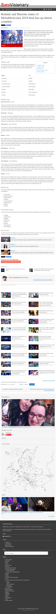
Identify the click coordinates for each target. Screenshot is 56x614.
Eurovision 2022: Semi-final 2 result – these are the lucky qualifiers (19, 311)
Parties (8, 582)
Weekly (26, 384)
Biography (7, 561)
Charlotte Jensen (24, 305)
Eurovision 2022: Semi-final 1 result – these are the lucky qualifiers (19, 354)
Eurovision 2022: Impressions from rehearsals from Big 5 (46, 362)
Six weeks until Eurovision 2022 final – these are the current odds (19, 328)
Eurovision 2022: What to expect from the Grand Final (46, 293)
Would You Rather (8, 600)
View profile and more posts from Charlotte (42, 279)
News (3, 9)
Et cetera (7, 566)
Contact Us (7, 542)
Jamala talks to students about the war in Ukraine (12, 389)
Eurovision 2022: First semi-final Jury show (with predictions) (19, 362)
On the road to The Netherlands (13, 571)
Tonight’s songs (40, 66)
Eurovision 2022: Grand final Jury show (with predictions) (19, 302)
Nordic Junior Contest (9, 590)
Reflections (7, 593)
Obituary (7, 592)
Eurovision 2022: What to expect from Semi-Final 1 (46, 354)
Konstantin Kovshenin (31, 610)
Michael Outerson (51, 332)
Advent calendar (8, 559)
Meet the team (8, 545)
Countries (17, 9)
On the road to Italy (10, 570)
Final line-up (39, 68)
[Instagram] (51, 9)
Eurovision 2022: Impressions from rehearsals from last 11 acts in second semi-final (46, 320)
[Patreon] (53, 9)
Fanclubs (7, 573)
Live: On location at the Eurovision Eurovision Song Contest (17, 580)
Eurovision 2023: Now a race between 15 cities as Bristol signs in (19, 345)
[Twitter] (46, 9)
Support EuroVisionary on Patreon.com (11, 261)
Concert (6, 563)
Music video (7, 588)
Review (6, 596)
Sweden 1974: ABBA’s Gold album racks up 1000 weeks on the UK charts (47, 329)
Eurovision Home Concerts (10, 567)
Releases (7, 595)
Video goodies (9, 586)
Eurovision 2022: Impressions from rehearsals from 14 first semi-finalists (47, 371)
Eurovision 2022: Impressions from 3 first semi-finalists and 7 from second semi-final (19, 372)
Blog (6, 562)
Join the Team (8, 543)
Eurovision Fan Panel (10, 9)
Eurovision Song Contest (10, 569)
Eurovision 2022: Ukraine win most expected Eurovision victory (47, 345)
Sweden (28, 27)
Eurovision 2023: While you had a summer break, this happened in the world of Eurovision (44, 269)
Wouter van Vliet (24, 347)
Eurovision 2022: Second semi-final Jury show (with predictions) (19, 319)
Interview (7, 576)
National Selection (22, 27)
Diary (8, 581)
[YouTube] (49, 9)
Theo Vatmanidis (51, 295)
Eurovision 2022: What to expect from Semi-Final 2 (46, 311)
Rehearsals (9, 585)
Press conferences (10, 584)
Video (6, 599)
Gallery (6, 574)
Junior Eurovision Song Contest (11, 577)
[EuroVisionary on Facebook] (44, 9)
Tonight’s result (40, 65)
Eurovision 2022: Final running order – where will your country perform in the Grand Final (46, 303)
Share (9, 25)
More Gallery (50, 516)
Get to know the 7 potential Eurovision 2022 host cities (45, 337)
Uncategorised (8, 597)
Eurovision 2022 (24, 9)
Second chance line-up (41, 70)
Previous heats (40, 71)
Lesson (6, 578)
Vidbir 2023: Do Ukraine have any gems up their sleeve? (19, 337)
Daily (22, 384)
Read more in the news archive (49, 380)
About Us (30, 9)
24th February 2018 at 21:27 (13, 27)
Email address (4, 384)
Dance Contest (8, 565)
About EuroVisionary (9, 546)
